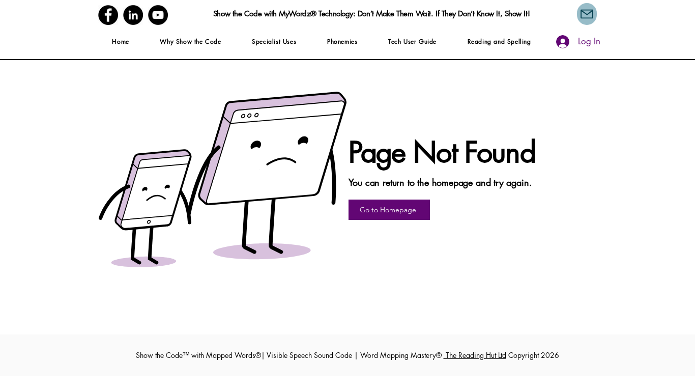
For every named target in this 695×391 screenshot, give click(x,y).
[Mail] (587, 14)
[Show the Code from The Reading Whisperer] (158, 15)
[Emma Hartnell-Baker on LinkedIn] (133, 15)
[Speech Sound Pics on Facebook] (108, 15)
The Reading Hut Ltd (475, 355)
